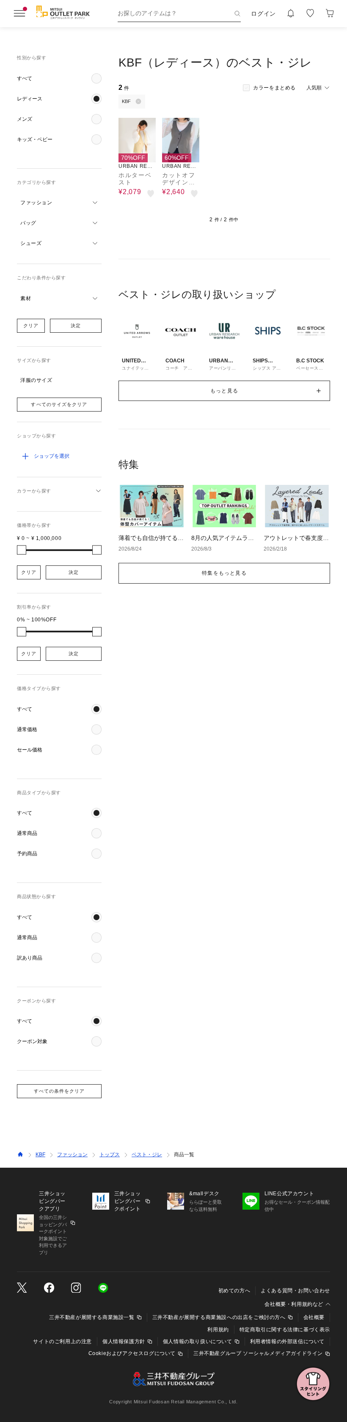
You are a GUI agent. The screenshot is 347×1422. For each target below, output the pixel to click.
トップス (109, 1155)
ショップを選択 (51, 456)
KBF (40, 1155)
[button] (59, 78)
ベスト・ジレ (147, 1155)
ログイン (263, 14)
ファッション (72, 1155)
